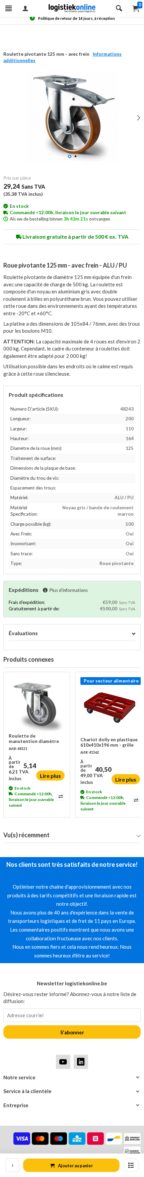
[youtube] (63, 1061)
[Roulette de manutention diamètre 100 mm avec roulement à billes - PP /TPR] (37, 705)
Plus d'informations (68, 590)
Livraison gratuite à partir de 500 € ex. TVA (74, 236)
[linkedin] (81, 1061)
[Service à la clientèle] (72, 1091)
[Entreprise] (72, 1105)
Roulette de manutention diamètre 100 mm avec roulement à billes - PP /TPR (36, 739)
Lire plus (50, 775)
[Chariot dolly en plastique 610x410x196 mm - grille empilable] (110, 707)
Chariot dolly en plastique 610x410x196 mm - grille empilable (109, 742)
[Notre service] (72, 1077)
